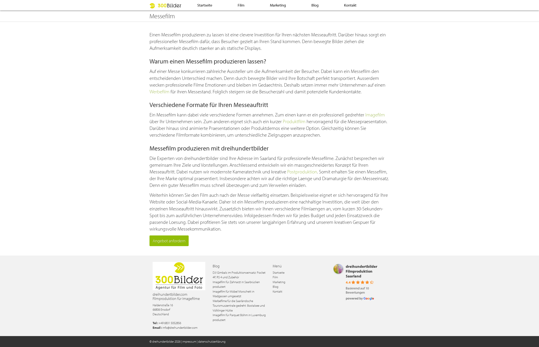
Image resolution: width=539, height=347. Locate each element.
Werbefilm (159, 91)
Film (241, 5)
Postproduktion (302, 172)
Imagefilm (375, 115)
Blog (315, 5)
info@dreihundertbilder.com (180, 328)
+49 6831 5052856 (170, 323)
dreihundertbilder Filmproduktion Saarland (361, 271)
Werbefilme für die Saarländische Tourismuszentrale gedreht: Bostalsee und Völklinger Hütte (239, 305)
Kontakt (350, 5)
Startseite (204, 5)
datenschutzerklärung (211, 341)
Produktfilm (294, 121)
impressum (189, 341)
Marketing (278, 5)
